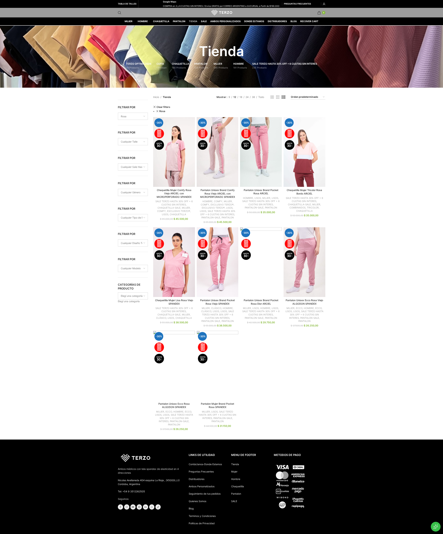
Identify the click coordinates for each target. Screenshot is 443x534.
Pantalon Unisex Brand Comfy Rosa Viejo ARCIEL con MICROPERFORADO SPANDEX (217, 193)
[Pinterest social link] (139, 507)
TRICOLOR (313, 207)
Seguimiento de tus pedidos (205, 493)
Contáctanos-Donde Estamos (205, 464)
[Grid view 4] (283, 97)
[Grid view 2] (272, 97)
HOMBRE (207, 201)
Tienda (235, 464)
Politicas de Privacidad (202, 523)
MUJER (186, 207)
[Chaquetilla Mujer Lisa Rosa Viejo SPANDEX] (174, 262)
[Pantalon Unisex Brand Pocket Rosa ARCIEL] (261, 152)
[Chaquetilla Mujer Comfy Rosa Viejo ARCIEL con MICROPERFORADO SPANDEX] (174, 152)
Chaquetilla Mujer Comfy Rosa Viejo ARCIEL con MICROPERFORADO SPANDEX (174, 193)
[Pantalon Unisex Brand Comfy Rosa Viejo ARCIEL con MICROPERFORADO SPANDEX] (217, 152)
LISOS (165, 214)
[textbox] (129, 301)
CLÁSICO (161, 317)
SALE (234, 501)
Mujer (234, 471)
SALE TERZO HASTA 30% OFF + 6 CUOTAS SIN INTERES (218, 314)
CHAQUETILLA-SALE (169, 207)
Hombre (235, 479)
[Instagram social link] (126, 507)
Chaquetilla (237, 486)
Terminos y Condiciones (202, 515)
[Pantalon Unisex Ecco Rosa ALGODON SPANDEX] (174, 365)
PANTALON (228, 217)
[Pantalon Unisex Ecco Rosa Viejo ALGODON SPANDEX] (304, 262)
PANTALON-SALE (210, 217)
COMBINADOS (297, 207)
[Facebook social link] (120, 507)
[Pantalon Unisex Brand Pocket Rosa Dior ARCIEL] (261, 262)
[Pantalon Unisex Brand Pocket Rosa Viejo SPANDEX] (217, 262)
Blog (191, 508)
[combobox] (129, 301)
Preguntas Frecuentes (201, 471)
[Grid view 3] (277, 97)
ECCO (299, 308)
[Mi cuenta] (324, 4)
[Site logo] (221, 12)
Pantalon (236, 493)
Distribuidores (196, 479)
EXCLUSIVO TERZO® (178, 211)
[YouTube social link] (133, 507)
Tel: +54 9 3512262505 (131, 491)
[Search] (119, 12)
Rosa (162, 111)
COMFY (161, 211)
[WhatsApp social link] (151, 507)
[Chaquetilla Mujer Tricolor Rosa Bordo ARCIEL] (304, 152)
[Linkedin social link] (145, 507)
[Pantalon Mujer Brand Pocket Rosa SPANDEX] (217, 365)
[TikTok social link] (158, 507)
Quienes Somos (197, 501)
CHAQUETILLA (178, 214)
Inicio (156, 97)
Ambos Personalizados (201, 486)
